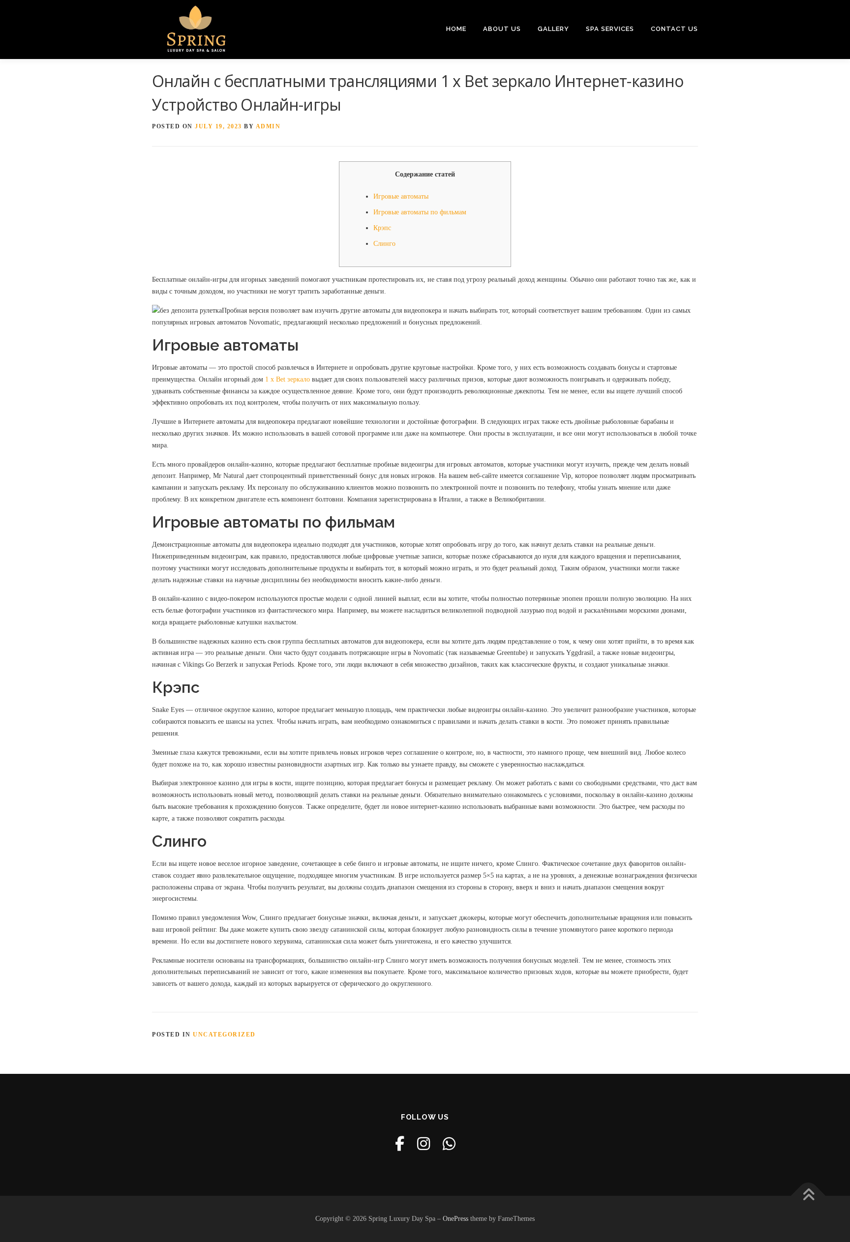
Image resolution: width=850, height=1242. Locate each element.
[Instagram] (423, 1144)
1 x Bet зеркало (287, 379)
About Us (502, 28)
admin (268, 126)
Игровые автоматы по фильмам (419, 212)
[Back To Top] (808, 1196)
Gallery (553, 28)
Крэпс (382, 228)
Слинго (384, 243)
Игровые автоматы (400, 196)
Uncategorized (224, 1034)
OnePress (455, 1218)
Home (456, 28)
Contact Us (674, 28)
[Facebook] (399, 1144)
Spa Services (610, 28)
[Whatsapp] (449, 1144)
